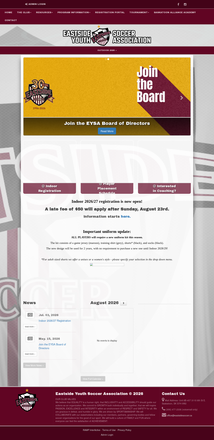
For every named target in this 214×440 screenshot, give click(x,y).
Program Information (73, 12)
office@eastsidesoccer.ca (179, 415)
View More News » (34, 365)
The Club (23, 12)
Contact (11, 20)
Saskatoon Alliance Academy (175, 12)
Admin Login (107, 434)
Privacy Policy (124, 430)
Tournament (138, 12)
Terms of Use (109, 430)
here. (126, 216)
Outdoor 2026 (106, 50)
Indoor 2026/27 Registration (55, 320)
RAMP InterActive (91, 430)
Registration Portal (110, 12)
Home (8, 12)
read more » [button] (30, 326)
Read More (107, 131)
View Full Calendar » (93, 378)
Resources (43, 12)
